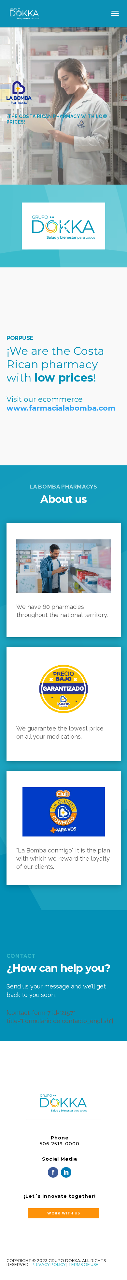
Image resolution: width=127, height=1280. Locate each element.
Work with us (63, 1213)
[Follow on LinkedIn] (66, 1172)
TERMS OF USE (83, 1264)
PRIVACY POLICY (48, 1264)
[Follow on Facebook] (53, 1172)
